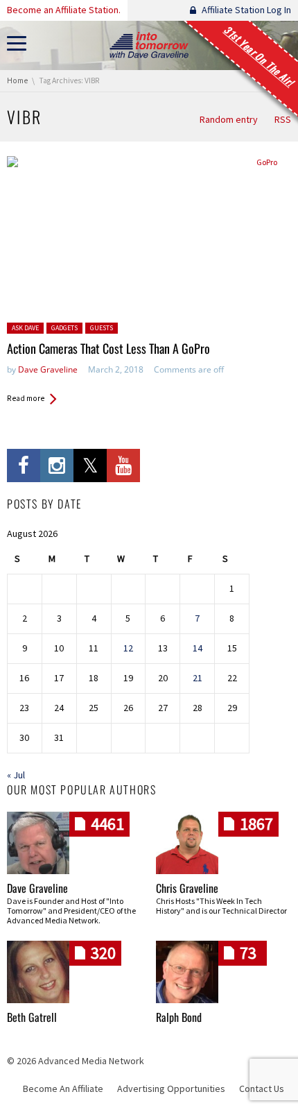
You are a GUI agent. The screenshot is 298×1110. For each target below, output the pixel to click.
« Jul (16, 775)
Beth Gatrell (32, 1017)
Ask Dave (25, 327)
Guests (101, 327)
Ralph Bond (179, 1017)
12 (128, 648)
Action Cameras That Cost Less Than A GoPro (108, 348)
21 (197, 678)
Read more (25, 398)
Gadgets (64, 327)
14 (197, 648)
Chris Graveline (187, 888)
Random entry (229, 119)
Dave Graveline (48, 369)
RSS (282, 119)
